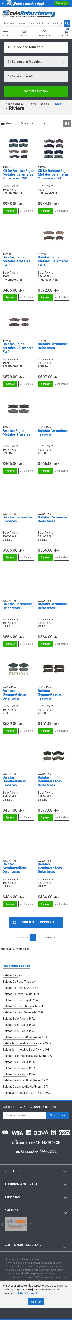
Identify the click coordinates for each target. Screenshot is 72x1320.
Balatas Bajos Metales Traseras (16, 433)
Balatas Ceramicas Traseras (53, 433)
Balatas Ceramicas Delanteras (53, 346)
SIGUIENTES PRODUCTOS (40, 922)
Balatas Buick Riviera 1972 (19, 1018)
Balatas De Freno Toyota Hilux (21, 993)
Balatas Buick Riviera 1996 (19, 1074)
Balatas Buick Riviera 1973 (19, 1024)
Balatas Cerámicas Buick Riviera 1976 (25, 1080)
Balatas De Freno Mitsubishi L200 (23, 1012)
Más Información (29, 1293)
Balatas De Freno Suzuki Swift (21, 987)
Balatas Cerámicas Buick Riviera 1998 (25, 1037)
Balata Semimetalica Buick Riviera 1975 (27, 1043)
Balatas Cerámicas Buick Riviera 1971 (25, 1086)
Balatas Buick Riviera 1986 (19, 1061)
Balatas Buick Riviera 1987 (19, 1068)
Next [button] (30, 1223)
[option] (16, 1224)
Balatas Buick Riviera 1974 (19, 1031)
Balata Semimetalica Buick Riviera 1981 (27, 1049)
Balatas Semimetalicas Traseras (50, 694)
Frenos (32, 103)
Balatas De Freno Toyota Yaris (21, 1000)
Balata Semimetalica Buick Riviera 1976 (27, 1092)
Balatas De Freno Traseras (19, 981)
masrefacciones (14, 103)
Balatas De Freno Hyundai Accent (23, 1006)
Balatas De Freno (13, 975)
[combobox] (36, 47)
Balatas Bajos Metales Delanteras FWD (53, 261)
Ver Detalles (26, 210)
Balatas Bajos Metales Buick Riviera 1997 (27, 1055)
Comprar (10, 211)
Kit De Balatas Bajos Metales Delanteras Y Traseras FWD (18, 174)
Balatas (45, 103)
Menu (6, 35)
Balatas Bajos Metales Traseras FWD (16, 261)
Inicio (24, 35)
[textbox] (36, 23)
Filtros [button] (9, 123)
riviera (57, 103)
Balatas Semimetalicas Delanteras (15, 694)
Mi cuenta (44, 35)
